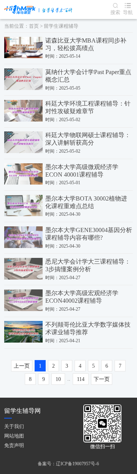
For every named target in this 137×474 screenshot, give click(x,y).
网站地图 (14, 436)
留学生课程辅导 (61, 26)
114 (80, 379)
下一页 (102, 379)
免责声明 (14, 445)
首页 (34, 26)
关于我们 (14, 426)
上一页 (22, 366)
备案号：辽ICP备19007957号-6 (68, 463)
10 (58, 379)
